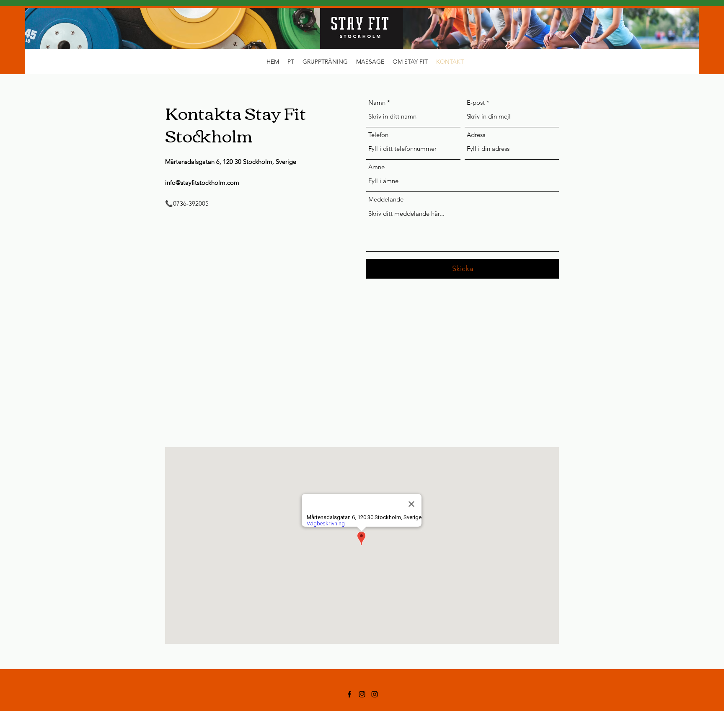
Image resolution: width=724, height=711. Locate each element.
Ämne (376, 167)
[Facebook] (349, 694)
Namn (376, 102)
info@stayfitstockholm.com (202, 182)
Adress (476, 135)
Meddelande (385, 199)
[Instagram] (362, 694)
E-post (476, 102)
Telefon (378, 135)
